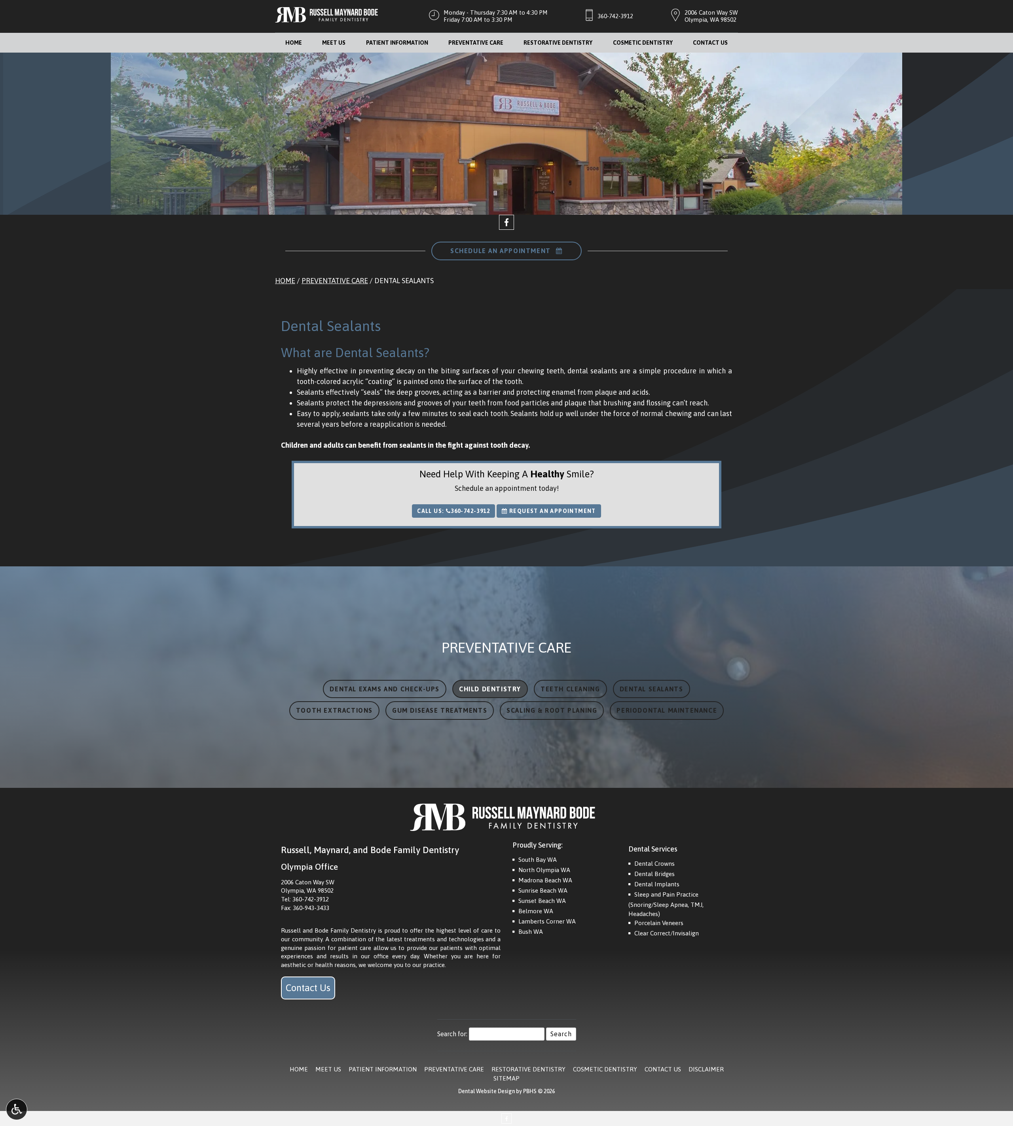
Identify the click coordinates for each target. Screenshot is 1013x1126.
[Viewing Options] (16, 1109)
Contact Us (710, 43)
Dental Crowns (654, 863)
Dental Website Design (486, 1091)
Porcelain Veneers (658, 923)
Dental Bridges (654, 874)
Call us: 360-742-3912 (453, 511)
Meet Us (333, 43)
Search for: (452, 1033)
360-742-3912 (615, 16)
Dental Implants (656, 884)
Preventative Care (475, 43)
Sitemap (506, 1078)
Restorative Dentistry (558, 43)
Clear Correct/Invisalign (666, 933)
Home (293, 43)
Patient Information (397, 43)
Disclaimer (706, 1069)
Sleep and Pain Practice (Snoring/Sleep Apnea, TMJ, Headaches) (666, 904)
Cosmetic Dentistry (643, 43)
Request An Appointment (552, 511)
